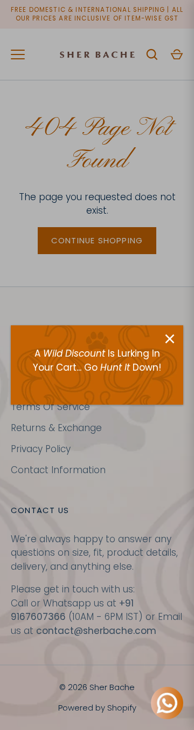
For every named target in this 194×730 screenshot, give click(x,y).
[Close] (170, 339)
